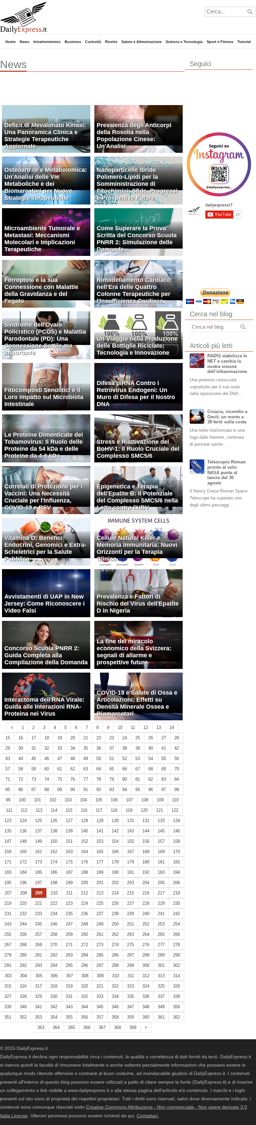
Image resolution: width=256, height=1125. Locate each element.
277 (161, 944)
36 (98, 748)
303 (8, 975)
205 (161, 882)
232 (23, 913)
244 (23, 923)
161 (38, 851)
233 (38, 913)
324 (145, 986)
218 (176, 892)
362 (176, 1017)
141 (99, 830)
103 (68, 799)
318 (53, 986)
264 (145, 934)
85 (7, 789)
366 (86, 1027)
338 (176, 996)
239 (130, 913)
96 (150, 789)
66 (124, 768)
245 (38, 923)
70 (176, 768)
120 (144, 810)
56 (176, 758)
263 (130, 934)
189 (99, 872)
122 (174, 810)
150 (53, 841)
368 (117, 1027)
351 (7, 1017)
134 (176, 820)
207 (8, 892)
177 (99, 861)
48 (72, 758)
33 (59, 748)
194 (176, 872)
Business (73, 42)
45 (33, 758)
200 (84, 882)
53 (137, 758)
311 (130, 975)
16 (20, 737)
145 (161, 830)
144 (145, 830)
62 (72, 768)
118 (114, 810)
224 (84, 903)
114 (54, 810)
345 (99, 1006)
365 (71, 1027)
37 (111, 748)
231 (7, 913)
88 (46, 789)
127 (69, 820)
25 (137, 737)
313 (161, 975)
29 (7, 748)
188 (84, 872)
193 (161, 872)
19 (59, 737)
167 (130, 851)
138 (53, 830)
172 (23, 861)
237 (99, 913)
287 (130, 955)
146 (176, 830)
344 (84, 1006)
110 (175, 799)
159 (7, 851)
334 (115, 996)
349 (161, 1006)
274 (115, 944)
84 (176, 779)
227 (130, 903)
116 (84, 810)
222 (53, 903)
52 (124, 758)
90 (72, 789)
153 (99, 841)
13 (158, 727)
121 (159, 810)
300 (145, 965)
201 (99, 882)
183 (7, 872)
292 (23, 965)
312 (145, 975)
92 (98, 789)
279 (7, 955)
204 (145, 882)
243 (7, 923)
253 (161, 923)
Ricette (111, 42)
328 (23, 996)
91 (85, 789)
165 (99, 851)
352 (23, 1017)
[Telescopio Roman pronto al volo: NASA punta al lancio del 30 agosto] (197, 466)
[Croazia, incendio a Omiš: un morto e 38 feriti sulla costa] (197, 416)
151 (69, 841)
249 (99, 923)
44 (20, 758)
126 (53, 820)
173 (38, 861)
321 (99, 986)
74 (46, 779)
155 (130, 841)
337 (161, 996)
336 (145, 996)
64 (98, 768)
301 (161, 965)
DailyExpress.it (23, 17)
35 (85, 748)
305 (38, 975)
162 (53, 851)
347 (130, 1006)
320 (84, 986)
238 (115, 913)
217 (161, 892)
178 (115, 861)
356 (84, 1017)
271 (69, 944)
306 (54, 975)
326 (176, 986)
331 (69, 996)
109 (160, 799)
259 (69, 934)
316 (23, 986)
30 (20, 748)
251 (130, 923)
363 (40, 1027)
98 (176, 789)
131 (130, 820)
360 (145, 1017)
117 (99, 810)
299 (130, 965)
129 (99, 820)
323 (130, 986)
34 (72, 748)
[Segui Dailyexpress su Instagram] (219, 164)
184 (23, 872)
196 (23, 882)
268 (23, 944)
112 (24, 810)
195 (7, 882)
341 (38, 1006)
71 (7, 779)
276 (145, 944)
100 (22, 799)
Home (10, 42)
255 (7, 934)
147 (7, 841)
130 (115, 820)
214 (115, 892)
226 (115, 903)
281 (38, 955)
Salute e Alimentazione (141, 42)
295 (69, 965)
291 (7, 965)
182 (176, 861)
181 (161, 861)
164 (84, 851)
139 (69, 830)
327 (7, 996)
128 (84, 820)
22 (98, 737)
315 (7, 986)
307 (69, 975)
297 (99, 965)
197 (38, 882)
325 (161, 986)
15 (7, 737)
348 (145, 1006)
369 (132, 1027)
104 (83, 799)
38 (124, 748)
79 (111, 779)
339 (7, 1006)
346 (115, 1006)
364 (56, 1027)
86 (20, 789)
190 (115, 872)
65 (111, 768)
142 (115, 830)
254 (176, 923)
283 (69, 955)
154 (115, 841)
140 (84, 830)
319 (69, 986)
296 (84, 965)
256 (23, 934)
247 (69, 923)
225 (99, 903)
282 (53, 955)
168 (145, 851)
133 (161, 820)
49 (85, 758)
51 (111, 758)
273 (99, 944)
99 (8, 799)
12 (145, 727)
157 (161, 841)
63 (85, 768)
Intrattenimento (47, 42)
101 (37, 799)
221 (38, 903)
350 (176, 1006)
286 (115, 955)
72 (20, 779)
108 (144, 799)
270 (53, 944)
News (24, 42)
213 (99, 892)
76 (72, 779)
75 (59, 779)
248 (84, 923)
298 (115, 965)
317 (38, 986)
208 (23, 892)
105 (98, 799)
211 (69, 892)
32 (46, 748)
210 (54, 892)
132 (145, 820)
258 (53, 934)
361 (161, 1017)
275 (130, 944)
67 (137, 768)
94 (124, 789)
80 (124, 779)
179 (130, 861)
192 (145, 872)
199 (69, 882)
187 (69, 872)
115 (69, 810)
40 (150, 748)
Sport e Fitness (220, 42)
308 (84, 975)
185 (38, 872)
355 (69, 1017)
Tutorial (244, 42)
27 (163, 737)
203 (130, 882)
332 (84, 996)
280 (23, 955)
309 (100, 975)
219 (7, 903)
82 (150, 779)
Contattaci (147, 1115)
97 (163, 789)
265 (161, 934)
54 (150, 758)
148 (23, 841)
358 (115, 1017)
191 (130, 872)
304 (23, 975)
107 (129, 799)
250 (115, 923)
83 (163, 779)
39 (137, 748)
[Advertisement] (78, 92)
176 (84, 861)
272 (84, 944)
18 (46, 737)
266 (176, 934)
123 (7, 820)
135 (7, 830)
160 (23, 851)
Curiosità (93, 42)
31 (33, 748)
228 (145, 903)
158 (176, 841)
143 (130, 830)
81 (137, 779)
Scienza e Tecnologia (184, 42)
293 (38, 965)
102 (52, 799)
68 (150, 768)
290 (176, 955)
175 (69, 861)
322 (115, 986)
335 (130, 996)
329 (38, 996)
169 (161, 851)
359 (130, 1017)
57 (7, 768)
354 (53, 1017)
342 (53, 1006)
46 (46, 758)
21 (85, 737)
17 (33, 737)
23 (111, 737)
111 (9, 810)
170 (176, 851)
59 (33, 768)
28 (176, 737)
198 (53, 882)
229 (161, 903)
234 (53, 913)
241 (161, 913)
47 (59, 758)
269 (38, 944)
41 (163, 748)
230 (176, 903)
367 (102, 1027)
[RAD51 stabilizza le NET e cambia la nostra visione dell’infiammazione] (197, 360)
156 (145, 841)
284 (84, 955)
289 (161, 955)
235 (69, 913)
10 (120, 727)
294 (53, 965)
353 (38, 1017)
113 (39, 810)
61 (59, 768)
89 (59, 789)
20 (72, 737)
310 (115, 975)
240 (145, 913)
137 (38, 830)
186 (53, 872)
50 (98, 758)
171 (7, 861)
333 (99, 996)
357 (99, 1017)
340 (23, 1006)
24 (124, 737)
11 (133, 727)
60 (46, 768)
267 (7, 944)
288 (145, 955)
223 (69, 903)
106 (114, 799)
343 (69, 1006)
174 (53, 861)
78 (98, 779)
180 (145, 861)
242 (176, 913)
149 (38, 841)
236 (84, 913)
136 (23, 830)
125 (38, 820)
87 (33, 789)
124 (23, 820)
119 (129, 810)
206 (176, 882)
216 (145, 892)
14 (171, 727)
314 (176, 975)
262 (115, 934)
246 (53, 923)
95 (137, 789)
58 (20, 768)
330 (53, 996)
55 (163, 758)
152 (84, 841)
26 (150, 737)
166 (115, 851)
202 (115, 882)
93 (111, 789)
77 (85, 779)
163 (69, 851)
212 (84, 892)
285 (99, 955)
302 (176, 965)
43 (7, 758)
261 (99, 934)
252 (145, 923)
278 (176, 944)
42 (176, 748)
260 (84, 934)
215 (130, 892)
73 (33, 779)
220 (23, 903)
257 (38, 934)
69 (163, 768)
